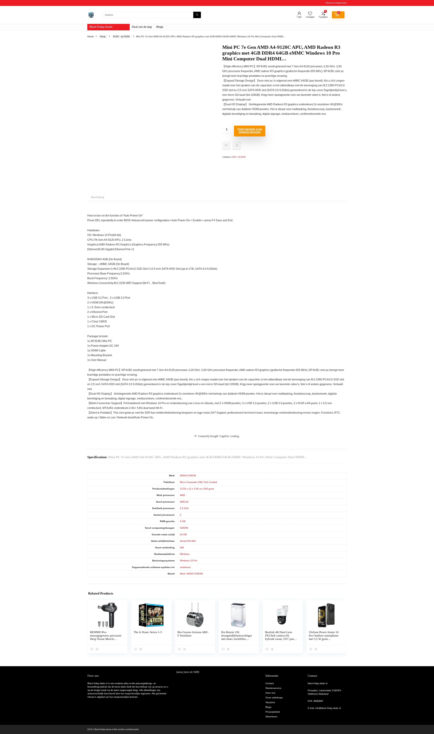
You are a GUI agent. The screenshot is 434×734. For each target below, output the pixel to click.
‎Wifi (182, 547)
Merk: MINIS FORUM (191, 573)
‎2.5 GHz (184, 508)
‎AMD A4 (184, 501)
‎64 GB (183, 534)
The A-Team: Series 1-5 (148, 632)
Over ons (270, 692)
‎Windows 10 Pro (188, 560)
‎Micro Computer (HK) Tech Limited (198, 482)
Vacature (270, 702)
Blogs (159, 26)
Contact (269, 683)
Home (90, 36)
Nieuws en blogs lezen (336, 3)
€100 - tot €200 (121, 36)
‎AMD (182, 495)
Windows (185, 554)
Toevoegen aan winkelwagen (249, 131)
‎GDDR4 (184, 528)
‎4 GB (182, 521)
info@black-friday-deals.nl (328, 708)
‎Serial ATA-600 (188, 541)
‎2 (180, 514)
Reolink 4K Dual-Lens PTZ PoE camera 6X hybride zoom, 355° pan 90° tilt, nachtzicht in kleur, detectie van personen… (279, 641)
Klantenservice (273, 688)
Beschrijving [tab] (97, 197)
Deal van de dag (142, 26)
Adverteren (271, 716)
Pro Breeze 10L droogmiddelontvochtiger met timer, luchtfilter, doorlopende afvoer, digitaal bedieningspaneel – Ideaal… (236, 641)
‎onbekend (185, 567)
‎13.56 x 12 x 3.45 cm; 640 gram (197, 488)
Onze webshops (274, 697)
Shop (103, 36)
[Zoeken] (197, 15)
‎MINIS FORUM (188, 475)
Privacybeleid (272, 711)
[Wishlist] (310, 14)
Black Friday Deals (101, 26)
